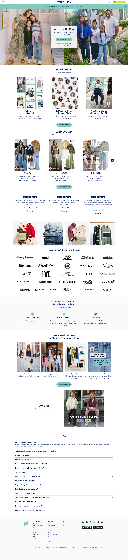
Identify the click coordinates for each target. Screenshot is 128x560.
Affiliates (50, 541)
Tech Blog (50, 539)
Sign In (110, 2)
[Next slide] (112, 160)
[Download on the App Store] (87, 527)
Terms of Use (36, 547)
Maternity (35, 530)
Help (99, 2)
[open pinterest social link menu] (90, 522)
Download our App (38, 525)
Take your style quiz (119, 2)
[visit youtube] (102, 522)
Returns (64, 525)
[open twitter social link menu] (94, 522)
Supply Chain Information (59, 547)
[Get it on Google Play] (98, 527)
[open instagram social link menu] (86, 522)
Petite (34, 532)
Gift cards (104, 2)
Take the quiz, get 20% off (64, 39)
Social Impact (51, 525)
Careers (50, 536)
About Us (50, 523)
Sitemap (73, 547)
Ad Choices (68, 547)
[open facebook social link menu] (83, 522)
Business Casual (37, 539)
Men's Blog (50, 530)
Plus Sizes (35, 528)
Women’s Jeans (37, 536)
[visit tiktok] (98, 522)
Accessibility (42, 547)
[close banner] (126, 7)
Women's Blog (51, 528)
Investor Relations (52, 534)
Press (49, 532)
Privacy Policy (49, 547)
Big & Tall (35, 534)
